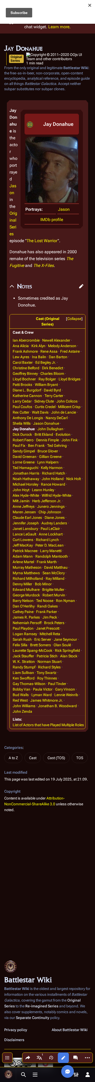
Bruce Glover (47, 451)
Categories (13, 747)
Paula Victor (43, 689)
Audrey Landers (54, 523)
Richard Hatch (53, 473)
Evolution (63, 434)
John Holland (53, 479)
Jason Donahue (46, 423)
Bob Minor (43, 584)
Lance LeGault (24, 534)
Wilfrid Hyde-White (56, 495)
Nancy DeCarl (57, 418)
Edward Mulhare (26, 589)
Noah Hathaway (26, 479)
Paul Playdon (23, 628)
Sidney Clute (44, 401)
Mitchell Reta (50, 634)
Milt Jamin (21, 501)
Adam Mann (23, 556)
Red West (20, 700)
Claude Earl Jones (27, 517)
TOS (79, 758)
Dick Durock (22, 434)
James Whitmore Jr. (46, 700)
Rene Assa (49, 351)
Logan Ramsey (25, 634)
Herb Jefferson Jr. (46, 501)
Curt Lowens (23, 540)
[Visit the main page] (8, 1074)
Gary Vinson (65, 689)
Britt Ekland (44, 434)
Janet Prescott (47, 628)
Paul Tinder (57, 684)
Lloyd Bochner (24, 379)
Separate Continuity (32, 1018)
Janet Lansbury (25, 528)
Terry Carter (54, 396)
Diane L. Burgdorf (27, 390)
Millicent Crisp (69, 407)
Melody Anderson (62, 346)
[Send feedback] (67, 1071)
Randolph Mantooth (51, 556)
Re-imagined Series (41, 1006)
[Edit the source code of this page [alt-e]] (63, 1057)
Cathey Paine (23, 612)
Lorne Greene (24, 462)
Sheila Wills (22, 423)
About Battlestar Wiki (70, 1030)
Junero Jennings (51, 506)
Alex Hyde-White (26, 495)
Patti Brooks (22, 384)
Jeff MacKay (23, 545)
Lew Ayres (21, 357)
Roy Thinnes (47, 678)
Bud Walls (21, 695)
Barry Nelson (23, 601)
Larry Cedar (22, 401)
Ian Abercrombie (26, 340)
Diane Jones (55, 517)
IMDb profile (51, 219)
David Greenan (24, 456)
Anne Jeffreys (24, 506)
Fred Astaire (70, 351)
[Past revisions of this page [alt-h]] (51, 1057)
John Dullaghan (50, 429)
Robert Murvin (53, 595)
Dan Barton (58, 357)
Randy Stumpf (24, 667)
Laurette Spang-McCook (32, 650)
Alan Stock (68, 656)
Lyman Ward (41, 695)
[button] (81, 286)
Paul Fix (19, 445)
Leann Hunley (43, 490)
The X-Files (43, 265)
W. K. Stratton (24, 661)
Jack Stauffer (23, 656)
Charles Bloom (52, 373)
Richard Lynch (47, 540)
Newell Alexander (56, 340)
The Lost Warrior (42, 240)
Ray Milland (55, 578)
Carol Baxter (23, 362)
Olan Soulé (62, 645)
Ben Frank (36, 445)
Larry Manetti (50, 551)
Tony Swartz (46, 673)
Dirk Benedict (52, 368)
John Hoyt (21, 490)
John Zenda (22, 711)
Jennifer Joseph (26, 523)
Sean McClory (53, 573)
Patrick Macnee (25, 551)
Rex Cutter (21, 412)
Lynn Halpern (48, 462)
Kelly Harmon (52, 468)
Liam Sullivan (23, 673)
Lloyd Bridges (69, 379)
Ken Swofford (24, 678)
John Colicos (67, 401)
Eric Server (42, 639)
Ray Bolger (47, 379)
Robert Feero (23, 440)
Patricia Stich (47, 656)
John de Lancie (63, 412)
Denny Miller (22, 584)
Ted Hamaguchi (25, 468)
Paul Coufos (22, 407)
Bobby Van (21, 689)
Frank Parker (46, 612)
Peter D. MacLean (49, 545)
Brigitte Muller (53, 589)
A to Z (13, 758)
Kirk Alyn (38, 346)
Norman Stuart (49, 661)
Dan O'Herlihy (24, 606)
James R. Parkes (26, 617)
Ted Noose (44, 601)
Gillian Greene (50, 456)
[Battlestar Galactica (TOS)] (30, 124)
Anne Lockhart (51, 534)
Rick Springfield (67, 650)
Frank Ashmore (25, 351)
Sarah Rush (22, 639)
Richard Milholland (28, 578)
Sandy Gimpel (24, 451)
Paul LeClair (50, 528)
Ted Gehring (57, 445)
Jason (64, 209)
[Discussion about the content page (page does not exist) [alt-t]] (75, 1057)
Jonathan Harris (26, 473)
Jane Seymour (65, 639)
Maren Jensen (24, 512)
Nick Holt (73, 479)
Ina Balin (39, 357)
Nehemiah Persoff (27, 623)
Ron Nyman (65, 601)
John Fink (69, 440)
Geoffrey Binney (25, 373)
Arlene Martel (23, 562)
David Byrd (52, 390)
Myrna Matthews (26, 573)
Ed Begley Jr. (45, 362)
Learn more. (59, 26)
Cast (32, 758)
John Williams (24, 706)
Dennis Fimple (47, 440)
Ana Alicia (21, 346)
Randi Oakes (47, 606)
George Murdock (26, 595)
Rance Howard (53, 484)
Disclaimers (14, 1040)
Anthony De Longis (28, 418)
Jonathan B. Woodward (57, 706)
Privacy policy (15, 1030)
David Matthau (56, 567)
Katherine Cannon (27, 396)
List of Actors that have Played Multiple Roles (48, 725)
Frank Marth (47, 562)
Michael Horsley (25, 484)
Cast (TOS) (56, 758)
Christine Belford (26, 368)
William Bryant (46, 384)
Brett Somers (40, 645)
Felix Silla (20, 645)
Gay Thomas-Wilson (29, 684)
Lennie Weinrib (66, 695)
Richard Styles (49, 667)
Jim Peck (49, 617)
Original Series (16, 59)
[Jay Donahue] (51, 169)
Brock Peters (54, 623)
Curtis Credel (45, 407)
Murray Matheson (27, 567)
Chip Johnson (50, 512)
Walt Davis (40, 412)
